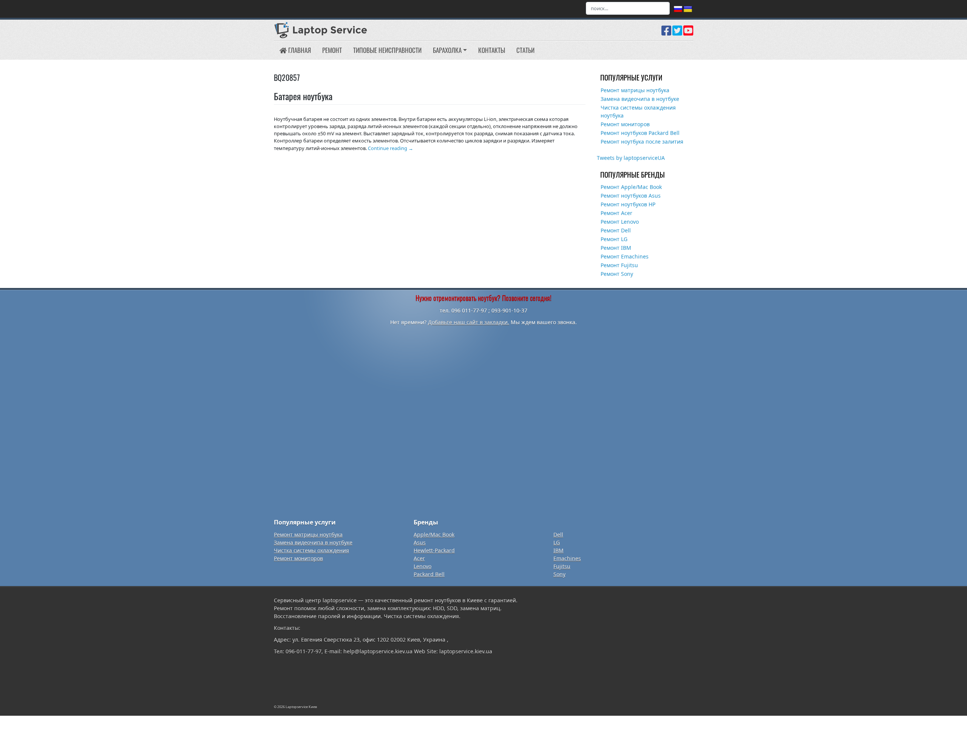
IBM (558, 550)
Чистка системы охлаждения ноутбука (638, 111)
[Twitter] (677, 33)
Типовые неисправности (387, 50)
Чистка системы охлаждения (311, 550)
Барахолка (447, 50)
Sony (559, 574)
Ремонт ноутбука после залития (642, 141)
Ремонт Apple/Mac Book (631, 186)
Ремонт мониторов (625, 124)
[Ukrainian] (687, 9)
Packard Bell (429, 574)
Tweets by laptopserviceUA (631, 157)
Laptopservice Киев (301, 706)
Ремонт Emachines (625, 256)
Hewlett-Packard (434, 550)
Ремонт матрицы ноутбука (635, 90)
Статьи (525, 50)
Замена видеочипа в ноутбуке (640, 98)
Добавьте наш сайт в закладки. (468, 322)
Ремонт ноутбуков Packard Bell (640, 132)
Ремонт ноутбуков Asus (631, 195)
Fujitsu (561, 566)
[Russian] (678, 9)
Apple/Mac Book (434, 534)
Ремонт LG (614, 239)
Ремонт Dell (616, 230)
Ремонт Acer (616, 213)
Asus (420, 542)
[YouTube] (688, 33)
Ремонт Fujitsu (619, 265)
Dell (558, 534)
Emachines (567, 558)
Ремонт (332, 50)
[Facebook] (666, 33)
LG (556, 542)
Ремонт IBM (616, 247)
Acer (419, 558)
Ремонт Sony (617, 273)
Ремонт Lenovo (620, 221)
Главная (299, 50)
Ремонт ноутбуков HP (628, 204)
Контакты (491, 50)
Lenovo (422, 566)
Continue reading (390, 148)
